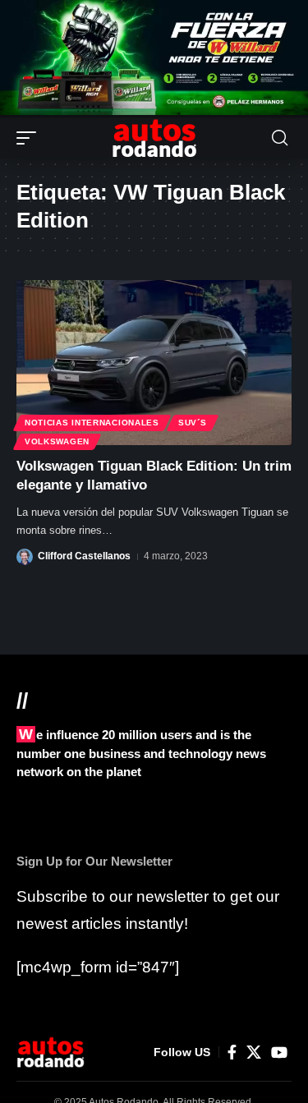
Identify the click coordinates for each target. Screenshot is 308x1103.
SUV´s (192, 422)
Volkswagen (57, 441)
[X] (253, 1052)
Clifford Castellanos (84, 556)
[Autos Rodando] (154, 138)
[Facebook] (232, 1052)
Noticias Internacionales (92, 422)
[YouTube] (279, 1052)
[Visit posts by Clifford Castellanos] (24, 557)
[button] (30, 138)
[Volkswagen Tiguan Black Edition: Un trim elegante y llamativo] (154, 362)
